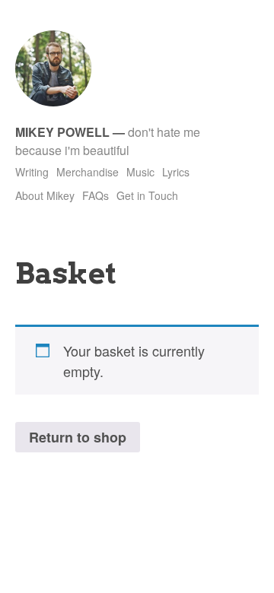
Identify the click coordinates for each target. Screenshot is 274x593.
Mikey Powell (62, 132)
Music (140, 171)
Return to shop (77, 437)
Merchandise (87, 171)
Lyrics (176, 171)
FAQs (95, 195)
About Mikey (45, 195)
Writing (32, 171)
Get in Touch (147, 195)
